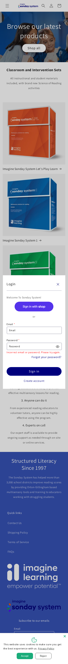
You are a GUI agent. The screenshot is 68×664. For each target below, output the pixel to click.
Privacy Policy (46, 648)
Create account (34, 381)
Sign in (34, 371)
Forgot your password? (46, 357)
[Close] (57, 284)
